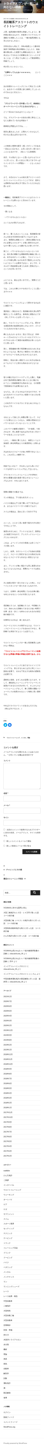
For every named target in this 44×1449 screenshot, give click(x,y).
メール (7, 805)
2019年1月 (8, 1050)
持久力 (6, 1335)
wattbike (7, 1171)
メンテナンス (9, 1277)
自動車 (6, 1369)
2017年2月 (8, 1156)
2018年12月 (8, 1054)
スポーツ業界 (9, 1224)
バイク (6, 1262)
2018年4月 (8, 1093)
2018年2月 (8, 1103)
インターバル (9, 1185)
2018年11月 (8, 1059)
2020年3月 (8, 1021)
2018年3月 (8, 1098)
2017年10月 (8, 1117)
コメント (7, 761)
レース (6, 1291)
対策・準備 (8, 1330)
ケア (5, 1204)
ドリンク (7, 1253)
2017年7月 (8, 1132)
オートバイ (8, 1200)
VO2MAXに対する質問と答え (15, 908)
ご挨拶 (6, 1180)
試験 (5, 1378)
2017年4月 (8, 1146)
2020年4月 (8, 1016)
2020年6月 (8, 1006)
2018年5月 (8, 1088)
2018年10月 (8, 1064)
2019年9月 (8, 1035)
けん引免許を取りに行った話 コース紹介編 (21, 936)
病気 (5, 1364)
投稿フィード (9, 1417)
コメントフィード (11, 1422)
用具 (5, 1359)
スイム (6, 1219)
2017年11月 (8, 1112)
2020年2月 (8, 1025)
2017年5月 (8, 1141)
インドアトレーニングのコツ (15, 966)
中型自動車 (8, 1301)
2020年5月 (8, 1011)
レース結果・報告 (11, 1296)
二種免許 (7, 1306)
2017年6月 (8, 1137)
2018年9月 (8, 1069)
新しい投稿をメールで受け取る (18, 846)
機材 (5, 1349)
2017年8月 (8, 1127)
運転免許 (7, 1383)
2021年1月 (8, 996)
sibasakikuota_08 (21, 18)
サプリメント (9, 1214)
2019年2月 (8, 1045)
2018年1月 (8, 1108)
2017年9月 (8, 1122)
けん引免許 (8, 1175)
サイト (6, 817)
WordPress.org (9, 1427)
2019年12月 (8, 1030)
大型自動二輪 (9, 1315)
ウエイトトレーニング (13, 737)
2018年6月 (8, 1083)
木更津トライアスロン (12, 1340)
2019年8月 (8, 1040)
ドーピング (8, 1258)
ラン (5, 1282)
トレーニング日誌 (11, 1248)
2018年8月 (8, 1074)
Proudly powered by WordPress (15, 1443)
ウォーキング (9, 1195)
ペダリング (8, 1267)
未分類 (6, 1345)
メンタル (23, 737)
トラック (7, 1243)
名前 (6, 793)
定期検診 (7, 1325)
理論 (28, 737)
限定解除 (7, 1393)
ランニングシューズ (11, 1286)
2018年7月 (8, 1079)
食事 (5, 1398)
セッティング (9, 1228)
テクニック (8, 1233)
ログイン (7, 1412)
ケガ (5, 1209)
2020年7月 (8, 1001)
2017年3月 (8, 1151)
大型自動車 (8, 1320)
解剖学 (6, 1373)
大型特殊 (7, 1311)
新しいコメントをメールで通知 (18, 841)
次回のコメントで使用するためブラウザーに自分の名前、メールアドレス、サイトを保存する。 (22, 833)
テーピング (8, 1238)
